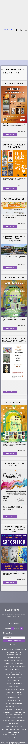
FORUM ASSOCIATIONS (14, 658)
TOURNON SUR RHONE (14, 672)
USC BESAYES (11, 652)
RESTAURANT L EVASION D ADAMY (14, 709)
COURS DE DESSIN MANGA (18, 720)
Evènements (10, 614)
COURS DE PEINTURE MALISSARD (14, 663)
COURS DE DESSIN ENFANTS (10, 666)
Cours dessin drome (11, 695)
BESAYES (18, 652)
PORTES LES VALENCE (10, 660)
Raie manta (17, 738)
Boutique (17, 614)
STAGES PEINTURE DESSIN (14, 700)
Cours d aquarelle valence (14, 692)
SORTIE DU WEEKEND (14, 680)
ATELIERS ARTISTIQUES (8, 729)
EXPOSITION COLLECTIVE (16, 669)
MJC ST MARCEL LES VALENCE (14, 706)
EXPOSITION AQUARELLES (11, 689)
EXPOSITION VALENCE (7, 735)
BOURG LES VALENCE (8, 649)
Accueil (4, 614)
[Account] (21, 29)
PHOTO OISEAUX (6, 712)
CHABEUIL (20, 718)
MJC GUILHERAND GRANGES (14, 703)
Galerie (23, 614)
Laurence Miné (8, 30)
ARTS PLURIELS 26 (10, 718)
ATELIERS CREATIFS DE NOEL (14, 675)
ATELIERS (8, 616)
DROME (22, 689)
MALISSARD (22, 666)
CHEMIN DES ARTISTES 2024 (14, 683)
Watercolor (24, 735)
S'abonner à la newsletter (14, 640)
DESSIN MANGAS (14, 723)
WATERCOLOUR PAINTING (14, 678)
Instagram (8, 628)
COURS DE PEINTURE (14, 698)
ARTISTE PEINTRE (14, 686)
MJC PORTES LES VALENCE (14, 655)
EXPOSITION (6, 720)
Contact (19, 616)
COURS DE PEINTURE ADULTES (13, 726)
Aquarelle (10, 738)
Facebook (17, 628)
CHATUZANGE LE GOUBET (19, 712)
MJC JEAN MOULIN (20, 649)
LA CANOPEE (20, 660)
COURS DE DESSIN (21, 729)
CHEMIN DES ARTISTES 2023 (14, 715)
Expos (14, 616)
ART (6, 669)
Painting (17, 735)
